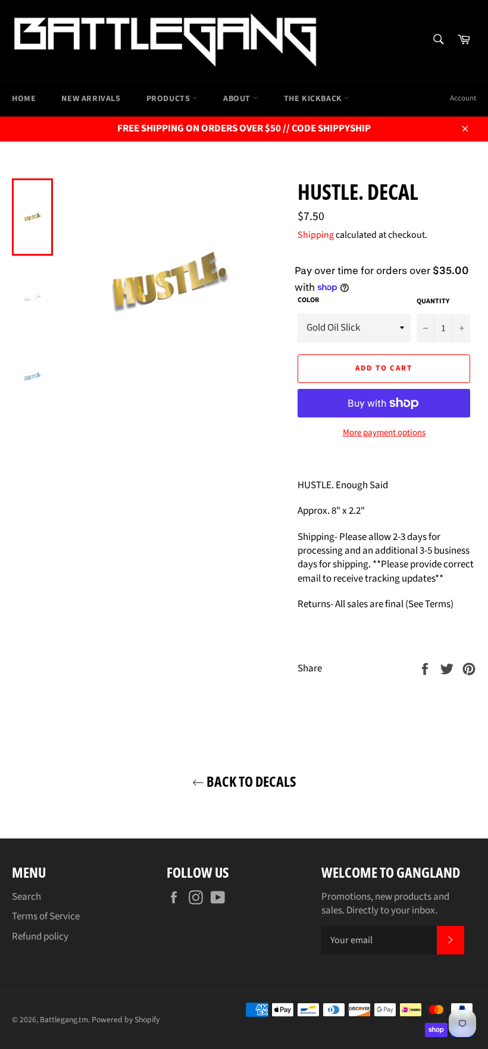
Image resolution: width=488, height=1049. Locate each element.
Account (463, 98)
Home (24, 99)
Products (169, 99)
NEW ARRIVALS (90, 99)
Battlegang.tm (64, 1019)
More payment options (384, 433)
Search (26, 897)
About (238, 99)
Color (308, 300)
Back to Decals (250, 781)
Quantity (433, 301)
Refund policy (40, 936)
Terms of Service (46, 916)
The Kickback (314, 99)
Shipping (316, 234)
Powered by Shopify (125, 1019)
